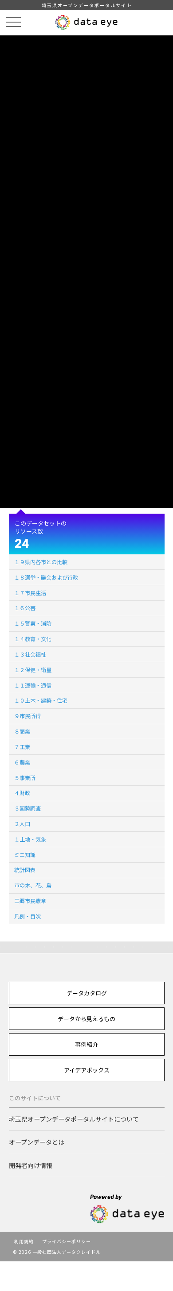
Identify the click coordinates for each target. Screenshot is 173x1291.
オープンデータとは (36, 1141)
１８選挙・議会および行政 (46, 577)
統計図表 (24, 869)
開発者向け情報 (30, 1165)
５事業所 (24, 777)
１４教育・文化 (32, 638)
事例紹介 (86, 1044)
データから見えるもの (86, 1018)
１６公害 (24, 607)
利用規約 (24, 1241)
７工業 (22, 746)
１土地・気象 (30, 839)
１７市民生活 (30, 592)
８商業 (22, 731)
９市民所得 (27, 715)
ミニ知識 (24, 854)
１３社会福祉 (30, 654)
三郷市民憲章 (30, 900)
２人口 (22, 823)
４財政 (22, 792)
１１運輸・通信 (32, 685)
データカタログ (87, 993)
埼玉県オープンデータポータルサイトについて (74, 1118)
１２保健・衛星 (32, 669)
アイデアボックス (87, 1070)
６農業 (22, 762)
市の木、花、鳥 (32, 885)
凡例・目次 (27, 916)
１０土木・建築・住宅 (40, 700)
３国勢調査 (27, 808)
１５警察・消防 (32, 623)
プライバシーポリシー (66, 1241)
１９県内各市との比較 (40, 561)
